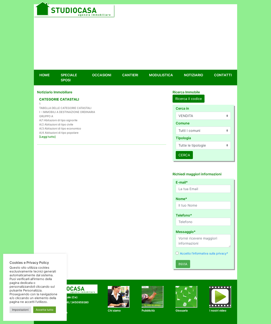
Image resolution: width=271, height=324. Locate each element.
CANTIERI (130, 75)
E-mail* (182, 182)
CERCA (184, 155)
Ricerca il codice (188, 99)
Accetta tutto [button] (44, 309)
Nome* (181, 199)
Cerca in (182, 108)
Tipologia (183, 138)
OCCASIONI (101, 75)
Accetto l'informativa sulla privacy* (204, 253)
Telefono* (184, 215)
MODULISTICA (161, 75)
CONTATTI (223, 75)
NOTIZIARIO (193, 75)
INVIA (182, 264)
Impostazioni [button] (20, 309)
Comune (182, 123)
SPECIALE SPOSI (69, 77)
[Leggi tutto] (47, 136)
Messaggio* (186, 232)
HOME (45, 75)
